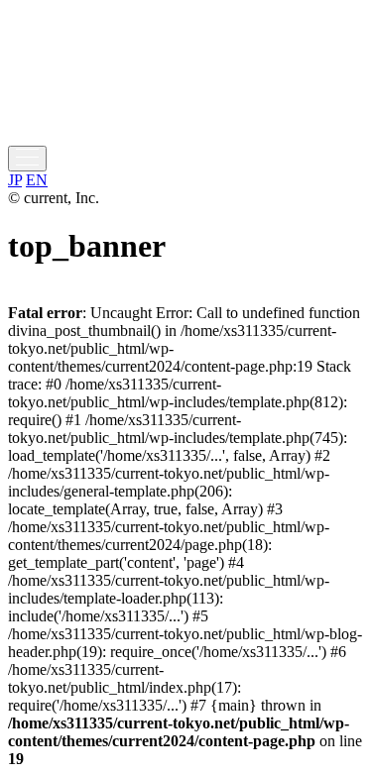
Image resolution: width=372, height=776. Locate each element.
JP (15, 179)
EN (37, 179)
